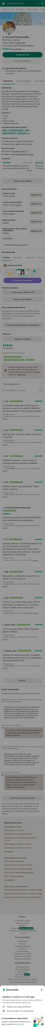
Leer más (20, 1024)
